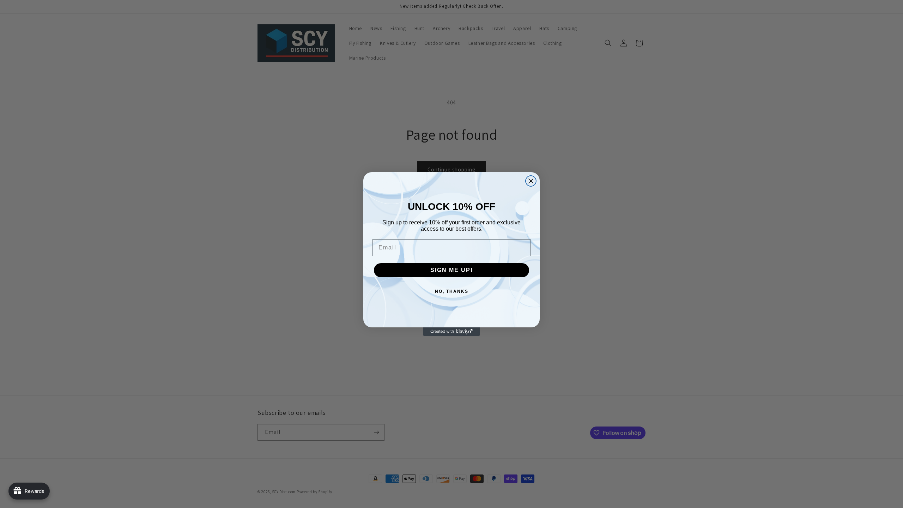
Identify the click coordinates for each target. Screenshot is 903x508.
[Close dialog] (531, 181)
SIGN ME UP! (451, 270)
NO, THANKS (451, 291)
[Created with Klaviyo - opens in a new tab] (451, 331)
